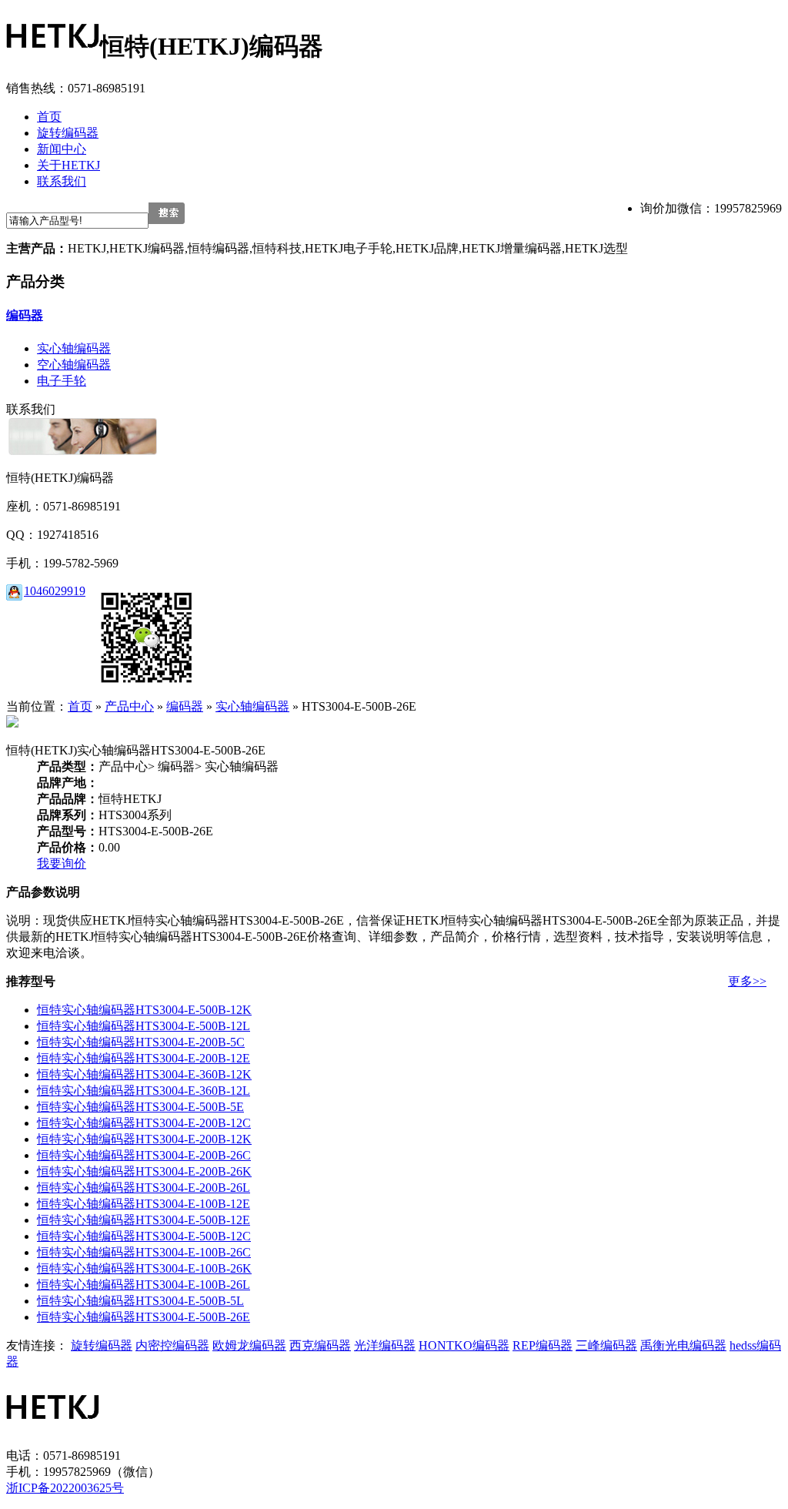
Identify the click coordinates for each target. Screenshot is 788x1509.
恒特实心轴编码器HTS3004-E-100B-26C (144, 1252)
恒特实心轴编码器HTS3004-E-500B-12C (144, 1236)
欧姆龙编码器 (249, 1345)
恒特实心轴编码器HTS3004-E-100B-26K (144, 1268)
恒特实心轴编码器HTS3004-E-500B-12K (144, 1009)
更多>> (747, 981)
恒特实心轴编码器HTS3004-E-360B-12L (143, 1090)
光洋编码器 (385, 1345)
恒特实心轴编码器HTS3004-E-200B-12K (144, 1139)
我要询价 (61, 863)
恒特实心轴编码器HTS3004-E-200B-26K (144, 1171)
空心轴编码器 (74, 364)
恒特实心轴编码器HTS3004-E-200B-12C (144, 1122)
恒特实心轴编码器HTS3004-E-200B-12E (143, 1058)
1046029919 (54, 590)
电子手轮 (61, 380)
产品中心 (129, 706)
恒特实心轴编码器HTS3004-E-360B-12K (144, 1074)
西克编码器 (320, 1345)
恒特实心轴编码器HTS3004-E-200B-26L (143, 1187)
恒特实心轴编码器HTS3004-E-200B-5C (141, 1042)
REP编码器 (543, 1345)
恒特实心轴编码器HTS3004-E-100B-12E (143, 1203)
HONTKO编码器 (464, 1345)
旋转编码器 (101, 1345)
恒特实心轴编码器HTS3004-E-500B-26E (143, 1316)
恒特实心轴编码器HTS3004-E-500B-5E (140, 1106)
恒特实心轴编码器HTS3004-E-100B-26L (143, 1284)
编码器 (24, 315)
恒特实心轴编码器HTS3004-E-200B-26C (144, 1155)
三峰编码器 (606, 1345)
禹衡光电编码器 (683, 1345)
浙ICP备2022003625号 (65, 1487)
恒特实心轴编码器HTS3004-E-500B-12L (143, 1025)
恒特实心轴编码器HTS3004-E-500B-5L (140, 1300)
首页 (80, 706)
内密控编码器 (172, 1345)
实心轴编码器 (74, 348)
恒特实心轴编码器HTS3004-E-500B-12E (143, 1219)
